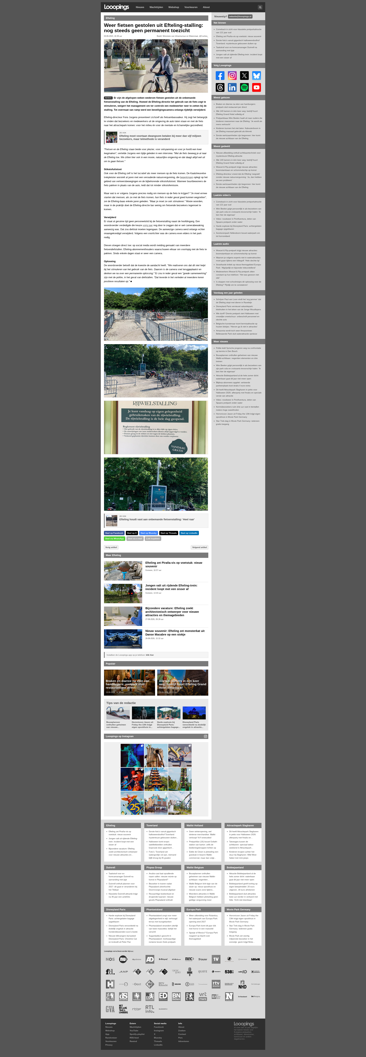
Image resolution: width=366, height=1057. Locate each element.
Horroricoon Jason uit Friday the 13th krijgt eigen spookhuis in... (142, 724)
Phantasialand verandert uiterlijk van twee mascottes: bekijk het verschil (163, 928)
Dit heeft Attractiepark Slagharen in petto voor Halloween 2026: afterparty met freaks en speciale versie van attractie (238, 392)
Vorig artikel (111, 547)
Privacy (109, 1045)
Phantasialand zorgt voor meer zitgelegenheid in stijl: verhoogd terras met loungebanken (163, 918)
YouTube (134, 1030)
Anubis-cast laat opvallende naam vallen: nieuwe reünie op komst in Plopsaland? (163, 876)
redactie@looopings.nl (240, 16)
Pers (180, 1038)
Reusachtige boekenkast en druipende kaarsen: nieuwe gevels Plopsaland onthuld (161, 897)
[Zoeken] (260, 7)
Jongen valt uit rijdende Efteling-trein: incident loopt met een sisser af (123, 841)
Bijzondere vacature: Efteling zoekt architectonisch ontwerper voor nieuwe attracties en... (123, 851)
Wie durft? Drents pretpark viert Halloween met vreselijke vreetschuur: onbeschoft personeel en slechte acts (237, 316)
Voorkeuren (190, 7)
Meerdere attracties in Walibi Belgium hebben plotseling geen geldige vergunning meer (203, 897)
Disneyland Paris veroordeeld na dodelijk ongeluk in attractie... (194, 724)
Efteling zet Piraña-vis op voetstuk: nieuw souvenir (238, 36)
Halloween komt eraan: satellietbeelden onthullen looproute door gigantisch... (161, 844)
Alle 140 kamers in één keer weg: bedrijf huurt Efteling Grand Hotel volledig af (182, 684)
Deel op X (132, 533)
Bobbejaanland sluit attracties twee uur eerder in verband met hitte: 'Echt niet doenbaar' (243, 897)
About (206, 7)
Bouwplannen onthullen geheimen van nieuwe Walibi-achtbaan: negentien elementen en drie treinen (237, 358)
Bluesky (158, 1038)
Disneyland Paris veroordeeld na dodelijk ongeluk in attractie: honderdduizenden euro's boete (123, 928)
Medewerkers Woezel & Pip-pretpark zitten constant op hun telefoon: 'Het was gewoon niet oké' (237, 274)
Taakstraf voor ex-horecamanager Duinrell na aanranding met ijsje (121, 876)
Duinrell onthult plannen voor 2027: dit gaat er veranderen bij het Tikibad (123, 886)
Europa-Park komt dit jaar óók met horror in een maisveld (202, 927)
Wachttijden (156, 7)
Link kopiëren (153, 538)
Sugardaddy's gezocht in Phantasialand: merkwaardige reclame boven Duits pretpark (162, 939)
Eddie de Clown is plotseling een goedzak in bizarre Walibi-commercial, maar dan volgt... (203, 855)
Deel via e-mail (135, 538)
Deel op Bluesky (149, 533)
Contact (182, 1034)
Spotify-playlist (137, 1034)
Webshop (173, 7)
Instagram (159, 1030)
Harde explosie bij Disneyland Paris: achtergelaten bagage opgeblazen (122, 918)
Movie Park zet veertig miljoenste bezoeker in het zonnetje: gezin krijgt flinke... (242, 939)
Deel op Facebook (114, 533)
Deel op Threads (169, 533)
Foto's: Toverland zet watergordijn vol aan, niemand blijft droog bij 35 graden (162, 855)
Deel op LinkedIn (189, 533)
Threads (158, 1041)
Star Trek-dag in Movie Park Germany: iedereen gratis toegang (241, 928)
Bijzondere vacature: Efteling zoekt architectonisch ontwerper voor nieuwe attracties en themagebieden (172, 612)
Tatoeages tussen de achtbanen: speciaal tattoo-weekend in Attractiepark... (241, 844)
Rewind (133, 1041)
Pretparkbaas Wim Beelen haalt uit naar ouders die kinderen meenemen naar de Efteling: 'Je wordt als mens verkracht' (239, 121)
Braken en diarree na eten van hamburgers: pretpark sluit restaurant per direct (127, 684)
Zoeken (182, 1030)
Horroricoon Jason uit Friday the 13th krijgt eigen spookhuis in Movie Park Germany (243, 918)
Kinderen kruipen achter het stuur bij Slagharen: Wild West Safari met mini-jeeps (242, 855)
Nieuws (140, 7)
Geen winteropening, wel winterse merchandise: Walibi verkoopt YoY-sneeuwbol (202, 834)
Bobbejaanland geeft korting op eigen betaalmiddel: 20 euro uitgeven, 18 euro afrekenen (243, 886)
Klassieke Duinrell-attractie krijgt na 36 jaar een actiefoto (123, 895)
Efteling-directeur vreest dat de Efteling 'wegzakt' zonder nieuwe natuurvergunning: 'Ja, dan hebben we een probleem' (239, 177)
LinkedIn (158, 1045)
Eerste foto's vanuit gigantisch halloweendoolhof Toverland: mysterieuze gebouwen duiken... (163, 834)
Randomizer (111, 1038)
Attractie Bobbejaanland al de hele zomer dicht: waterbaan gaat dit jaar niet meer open (242, 876)
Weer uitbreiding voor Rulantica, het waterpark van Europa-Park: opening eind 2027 (203, 918)
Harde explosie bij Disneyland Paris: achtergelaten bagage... (168, 724)
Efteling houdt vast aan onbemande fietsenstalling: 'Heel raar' (157, 519)
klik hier (150, 655)
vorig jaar (148, 225)
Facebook (159, 1027)
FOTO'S (136, 577)
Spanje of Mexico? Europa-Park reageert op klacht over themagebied (203, 936)
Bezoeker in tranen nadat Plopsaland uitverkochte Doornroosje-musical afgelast (162, 886)
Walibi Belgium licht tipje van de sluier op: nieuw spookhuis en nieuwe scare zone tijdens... (203, 886)
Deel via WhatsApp (114, 538)
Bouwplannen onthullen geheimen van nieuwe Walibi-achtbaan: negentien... (202, 876)
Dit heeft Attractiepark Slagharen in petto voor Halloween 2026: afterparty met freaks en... (243, 834)
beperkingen (186, 177)
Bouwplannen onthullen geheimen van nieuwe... (116, 724)
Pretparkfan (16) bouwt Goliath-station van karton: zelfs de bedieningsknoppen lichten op (203, 844)
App (107, 1034)
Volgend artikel (199, 547)
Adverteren (183, 1041)
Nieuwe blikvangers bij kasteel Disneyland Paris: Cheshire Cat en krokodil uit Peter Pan (123, 939)
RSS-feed (134, 1038)
